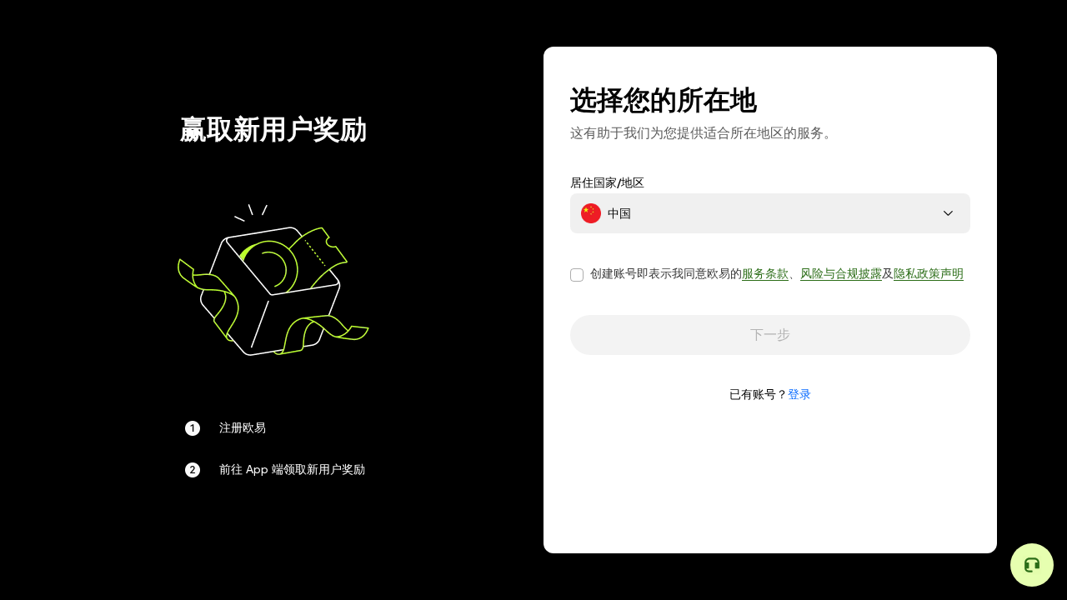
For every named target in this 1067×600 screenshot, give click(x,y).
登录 (799, 394)
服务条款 (765, 273)
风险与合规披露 (841, 273)
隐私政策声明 (929, 273)
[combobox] (770, 213)
